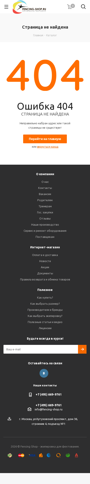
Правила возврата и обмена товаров (45, 279)
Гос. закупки (45, 212)
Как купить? (45, 297)
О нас (45, 181)
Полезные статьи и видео (45, 321)
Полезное (45, 290)
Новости (45, 261)
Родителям (45, 200)
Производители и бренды (45, 309)
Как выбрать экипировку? (45, 315)
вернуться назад (47, 146)
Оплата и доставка (45, 254)
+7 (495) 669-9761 (49, 394)
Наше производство (45, 224)
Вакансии (45, 193)
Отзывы (45, 218)
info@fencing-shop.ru (48, 409)
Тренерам (45, 206)
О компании (45, 174)
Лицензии (45, 328)
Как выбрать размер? (45, 303)
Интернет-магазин (45, 247)
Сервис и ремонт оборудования (45, 230)
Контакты (45, 187)
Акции (45, 267)
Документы (45, 273)
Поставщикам (45, 236)
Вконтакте (44, 373)
